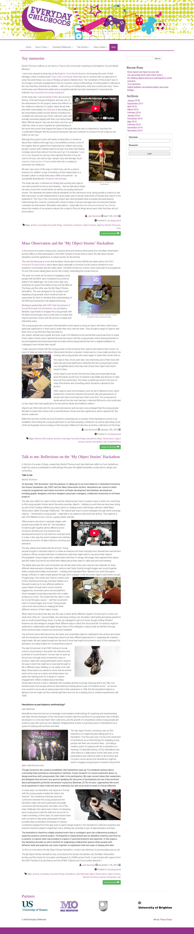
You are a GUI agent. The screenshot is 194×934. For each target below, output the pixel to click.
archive (34, 225)
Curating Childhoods (62, 47)
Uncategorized (114, 220)
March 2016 (132, 109)
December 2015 (134, 118)
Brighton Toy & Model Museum (72, 73)
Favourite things (55, 225)
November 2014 (134, 130)
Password (133, 145)
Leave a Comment (109, 233)
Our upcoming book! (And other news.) (145, 75)
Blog (113, 47)
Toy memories (33, 58)
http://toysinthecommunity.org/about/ (47, 92)
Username (133, 137)
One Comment (110, 882)
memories (67, 225)
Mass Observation (105, 438)
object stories (89, 225)
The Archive (82, 47)
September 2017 (135, 103)
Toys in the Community (62, 76)
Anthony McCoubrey (43, 438)
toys (119, 228)
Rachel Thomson (112, 225)
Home (28, 47)
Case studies (100, 47)
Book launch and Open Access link (143, 72)
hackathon (91, 438)
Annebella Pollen (50, 97)
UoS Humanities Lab (46, 308)
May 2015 (132, 121)
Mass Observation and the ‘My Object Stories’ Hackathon (68, 243)
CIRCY (49, 305)
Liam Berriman (94, 216)
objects (100, 225)
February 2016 (134, 112)
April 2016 (132, 106)
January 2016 (133, 115)
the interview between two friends (99, 205)
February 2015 (134, 124)
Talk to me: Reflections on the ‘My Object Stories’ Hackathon (71, 456)
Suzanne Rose (114, 442)
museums (77, 225)
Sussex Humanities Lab (96, 442)
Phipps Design (166, 919)
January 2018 (133, 100)
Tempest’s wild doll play (56, 178)
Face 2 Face (41, 47)
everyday (42, 225)
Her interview (49, 109)
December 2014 (134, 127)
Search (158, 58)
